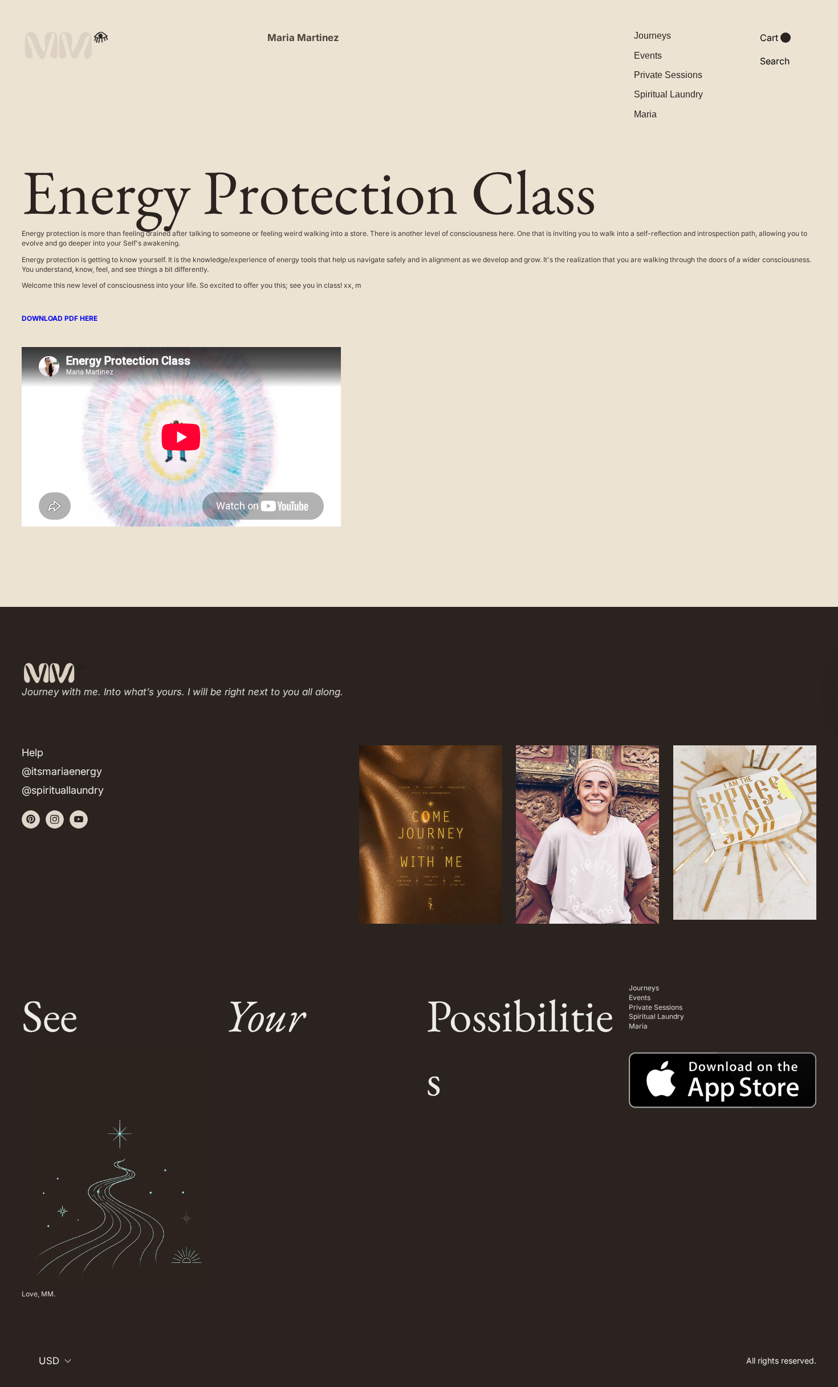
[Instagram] (55, 819)
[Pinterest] (31, 819)
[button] (775, 38)
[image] (722, 1072)
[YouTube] (79, 819)
